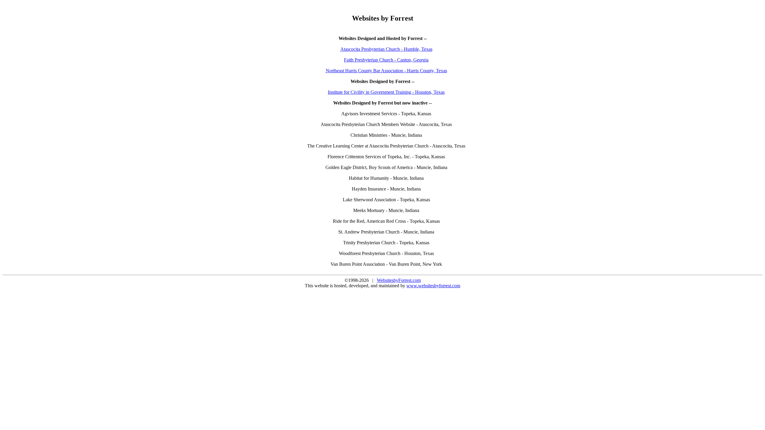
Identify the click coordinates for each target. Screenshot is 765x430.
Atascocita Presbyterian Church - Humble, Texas (386, 49)
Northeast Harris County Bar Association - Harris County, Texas (386, 70)
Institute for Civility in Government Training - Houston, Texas (386, 92)
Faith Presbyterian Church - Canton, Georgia (386, 59)
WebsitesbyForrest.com (399, 280)
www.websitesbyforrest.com (433, 285)
